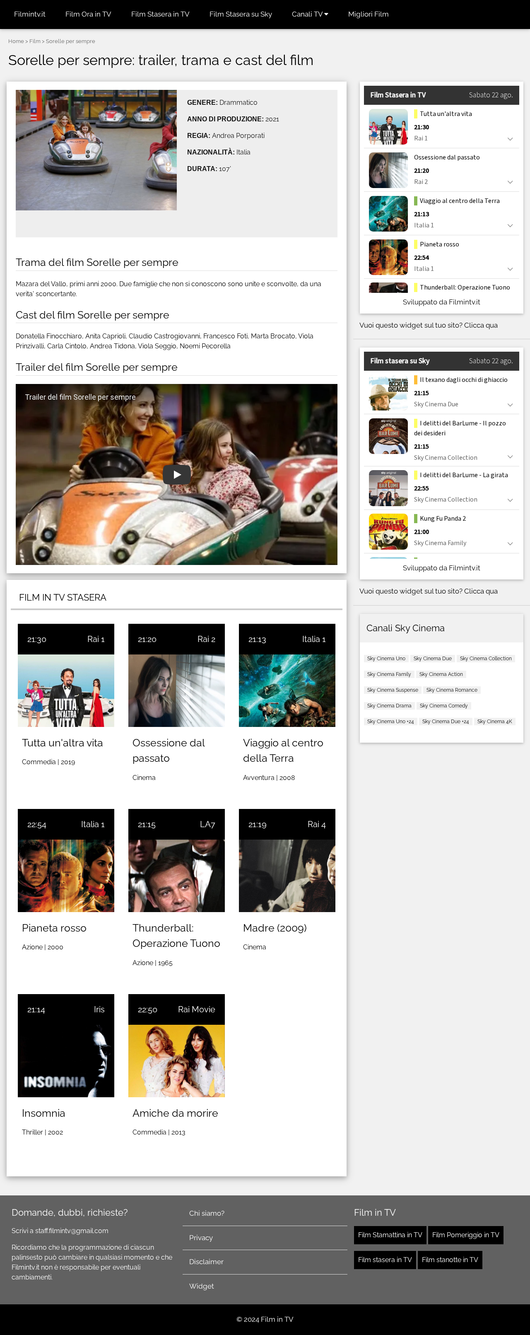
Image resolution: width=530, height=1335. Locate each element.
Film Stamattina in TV (390, 1235)
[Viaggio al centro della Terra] (287, 690)
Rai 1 (96, 639)
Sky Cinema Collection (486, 658)
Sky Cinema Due (433, 658)
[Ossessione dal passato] (176, 690)
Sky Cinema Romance (451, 690)
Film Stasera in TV (160, 14)
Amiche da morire (175, 1113)
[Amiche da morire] (176, 1061)
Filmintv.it (30, 14)
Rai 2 (206, 639)
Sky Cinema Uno (386, 658)
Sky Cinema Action (441, 674)
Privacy (201, 1238)
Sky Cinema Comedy (444, 706)
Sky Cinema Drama (389, 706)
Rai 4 (317, 824)
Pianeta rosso (54, 928)
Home (16, 41)
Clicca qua (481, 325)
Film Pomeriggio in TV (465, 1235)
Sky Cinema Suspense (392, 690)
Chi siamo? (206, 1213)
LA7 (207, 824)
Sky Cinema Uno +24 (390, 721)
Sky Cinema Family (389, 674)
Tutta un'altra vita (62, 742)
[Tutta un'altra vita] (66, 690)
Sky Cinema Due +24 (445, 721)
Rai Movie (196, 1009)
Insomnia (43, 1113)
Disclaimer (206, 1262)
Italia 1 (314, 639)
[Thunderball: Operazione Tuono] (176, 876)
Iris (99, 1009)
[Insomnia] (66, 1061)
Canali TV (308, 14)
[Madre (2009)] (287, 876)
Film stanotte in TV (450, 1260)
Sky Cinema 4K (494, 721)
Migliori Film (368, 14)
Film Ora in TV (88, 14)
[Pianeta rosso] (66, 876)
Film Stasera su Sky (241, 14)
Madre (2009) (275, 928)
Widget (201, 1286)
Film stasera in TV (385, 1260)
